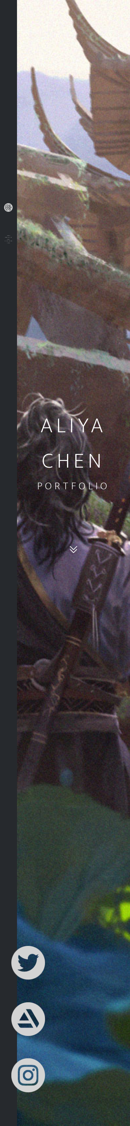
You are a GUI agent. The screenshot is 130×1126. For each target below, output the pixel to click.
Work (8, 239)
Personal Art (8, 237)
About (8, 235)
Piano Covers (8, 240)
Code (8, 242)
